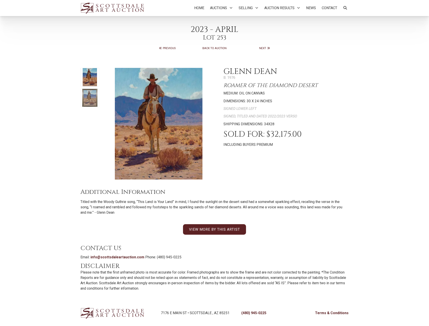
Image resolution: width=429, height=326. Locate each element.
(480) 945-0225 (253, 313)
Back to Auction (214, 48)
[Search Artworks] (345, 8)
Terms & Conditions (332, 313)
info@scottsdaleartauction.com (117, 257)
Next (263, 48)
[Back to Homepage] (112, 8)
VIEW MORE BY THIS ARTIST (214, 229)
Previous (169, 48)
